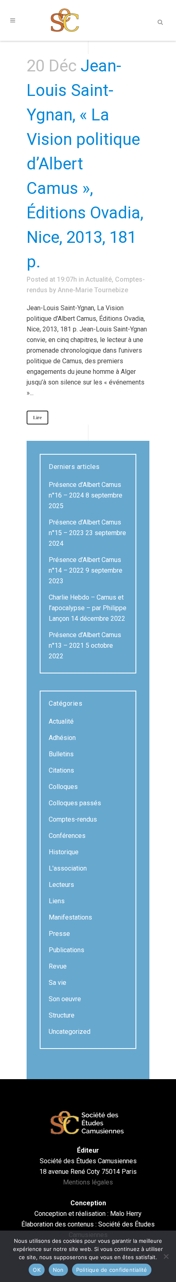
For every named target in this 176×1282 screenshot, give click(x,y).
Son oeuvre (65, 999)
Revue (58, 966)
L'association (68, 868)
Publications (66, 950)
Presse (59, 934)
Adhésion (62, 738)
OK (37, 1269)
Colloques (63, 787)
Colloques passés (75, 803)
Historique (64, 852)
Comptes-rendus (73, 819)
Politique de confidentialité (111, 1269)
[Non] (166, 1256)
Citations (61, 770)
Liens (57, 901)
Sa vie (57, 982)
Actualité (99, 279)
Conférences (67, 836)
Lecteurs (61, 885)
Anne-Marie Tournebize (93, 290)
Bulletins (61, 754)
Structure (61, 1015)
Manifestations (70, 917)
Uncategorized (69, 1031)
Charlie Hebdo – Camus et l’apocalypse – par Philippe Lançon (87, 607)
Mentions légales (88, 1182)
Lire (37, 417)
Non (58, 1269)
